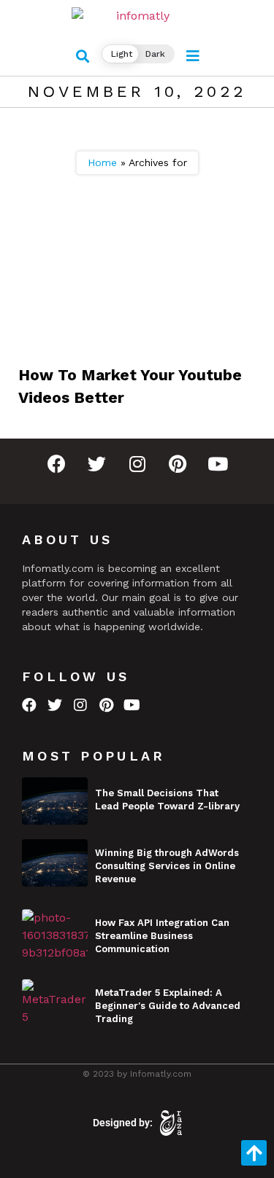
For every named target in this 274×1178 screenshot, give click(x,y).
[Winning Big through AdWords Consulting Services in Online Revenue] (55, 863)
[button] (82, 56)
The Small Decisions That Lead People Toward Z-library (167, 800)
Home (102, 162)
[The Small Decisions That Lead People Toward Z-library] (55, 801)
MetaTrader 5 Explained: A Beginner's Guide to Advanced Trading (167, 1005)
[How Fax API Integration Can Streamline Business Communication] (55, 933)
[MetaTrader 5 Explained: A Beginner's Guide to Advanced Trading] (55, 1002)
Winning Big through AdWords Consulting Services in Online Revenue (167, 865)
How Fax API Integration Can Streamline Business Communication (162, 935)
